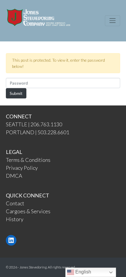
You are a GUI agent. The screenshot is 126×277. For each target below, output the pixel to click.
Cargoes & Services (28, 211)
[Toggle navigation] (112, 20)
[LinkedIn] (11, 240)
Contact (15, 203)
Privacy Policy (22, 167)
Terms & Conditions (28, 160)
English (82, 271)
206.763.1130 (46, 124)
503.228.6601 (53, 132)
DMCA (14, 175)
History (14, 219)
